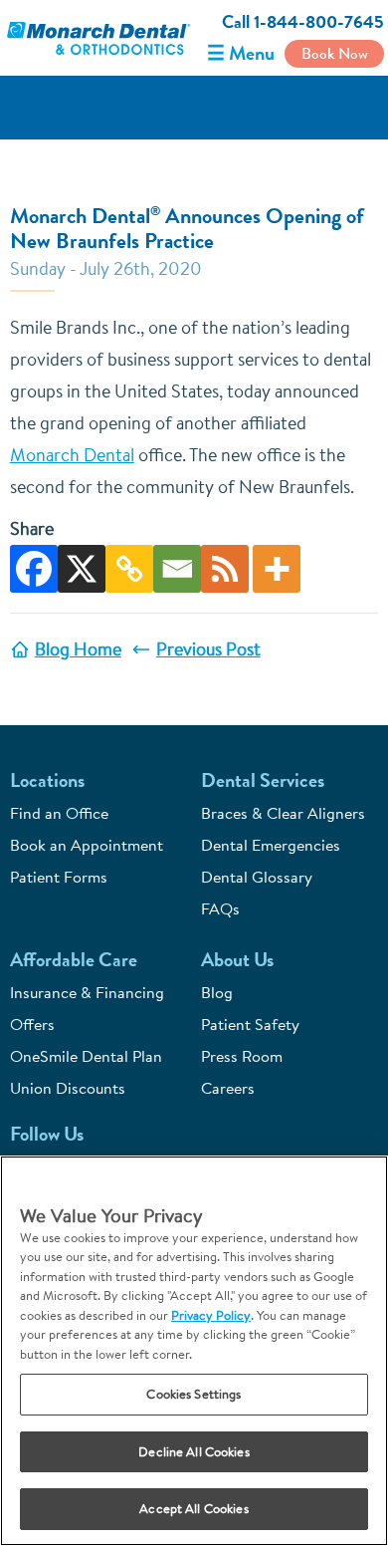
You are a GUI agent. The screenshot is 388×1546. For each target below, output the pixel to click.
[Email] (177, 569)
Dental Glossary (256, 877)
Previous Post (208, 649)
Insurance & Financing (87, 992)
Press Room (242, 1056)
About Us (237, 959)
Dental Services (262, 780)
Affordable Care (73, 959)
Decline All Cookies (193, 1451)
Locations (47, 780)
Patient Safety (250, 1024)
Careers (228, 1088)
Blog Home (78, 649)
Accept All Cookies (193, 1508)
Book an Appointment (86, 845)
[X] (81, 569)
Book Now (334, 53)
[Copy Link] (129, 569)
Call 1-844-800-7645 (303, 22)
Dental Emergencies (270, 845)
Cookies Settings (193, 1394)
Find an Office (59, 813)
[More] (276, 569)
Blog (217, 992)
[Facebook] (34, 569)
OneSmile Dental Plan (86, 1056)
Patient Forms (58, 877)
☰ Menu (241, 53)
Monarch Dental (72, 454)
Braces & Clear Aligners (283, 813)
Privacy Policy (211, 1315)
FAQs (220, 908)
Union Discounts (67, 1088)
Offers (32, 1024)
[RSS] (225, 569)
